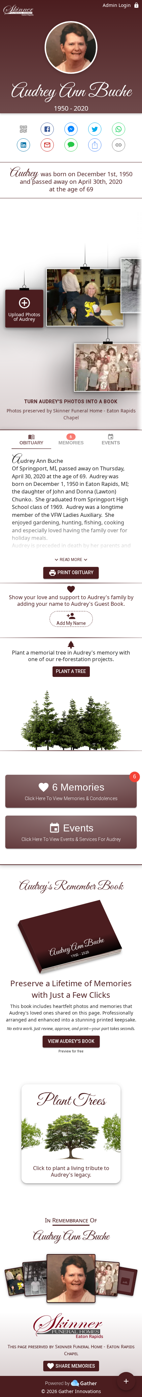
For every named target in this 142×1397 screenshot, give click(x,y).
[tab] (31, 439)
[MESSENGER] (71, 129)
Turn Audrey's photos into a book (71, 401)
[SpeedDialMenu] (126, 1381)
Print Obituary (74, 572)
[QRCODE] (23, 129)
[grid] (71, 325)
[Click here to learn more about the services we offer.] (71, 1327)
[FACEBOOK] (47, 129)
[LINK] (118, 145)
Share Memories (74, 1366)
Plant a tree (71, 671)
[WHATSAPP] (118, 129)
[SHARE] (94, 145)
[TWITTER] (94, 129)
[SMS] (71, 145)
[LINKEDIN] (23, 145)
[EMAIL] (47, 145)
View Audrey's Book (71, 1041)
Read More (71, 559)
